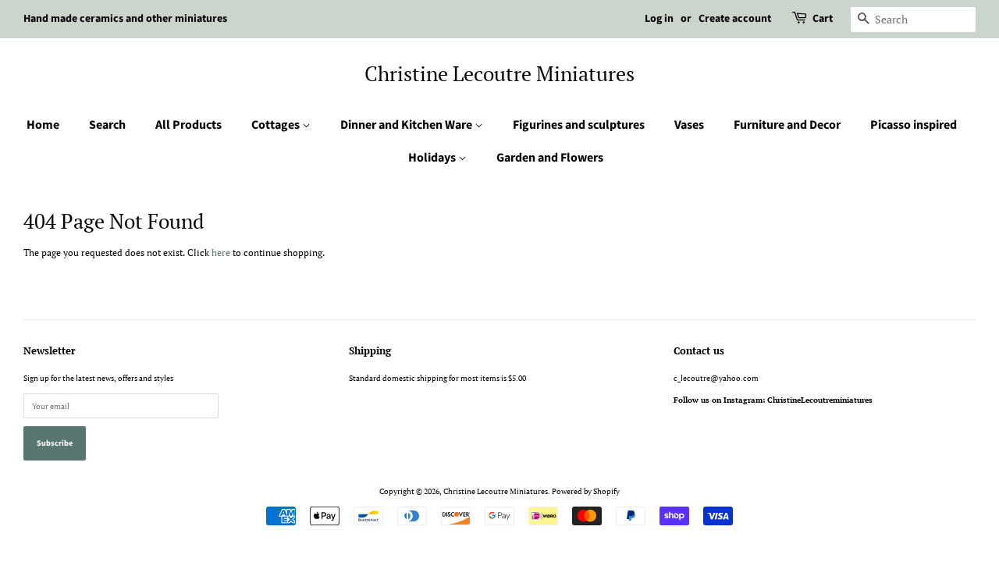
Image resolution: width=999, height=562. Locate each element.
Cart (822, 19)
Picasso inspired (913, 124)
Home (43, 124)
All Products (188, 124)
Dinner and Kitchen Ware (407, 124)
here (221, 252)
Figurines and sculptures (579, 124)
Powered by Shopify (586, 491)
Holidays (433, 157)
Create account (735, 19)
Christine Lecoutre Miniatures (499, 74)
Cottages (276, 124)
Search (107, 124)
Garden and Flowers (549, 157)
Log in (659, 19)
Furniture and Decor (787, 124)
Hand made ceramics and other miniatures (125, 19)
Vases (689, 124)
